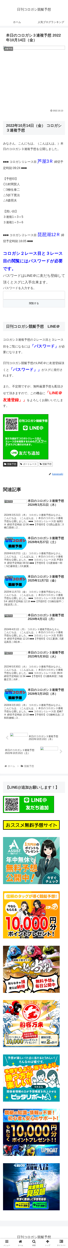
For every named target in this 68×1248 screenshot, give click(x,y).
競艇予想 (11, 464)
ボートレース (30, 464)
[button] (60, 674)
